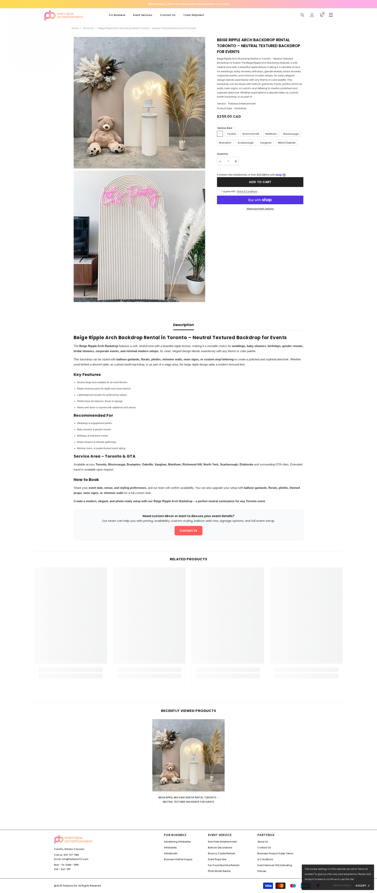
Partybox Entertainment (242, 103)
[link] (70, 670)
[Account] (312, 15)
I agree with (229, 191)
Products (88, 28)
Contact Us (188, 530)
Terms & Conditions (247, 191)
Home (75, 28)
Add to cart (260, 182)
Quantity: (223, 154)
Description (183, 324)
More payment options (260, 208)
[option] (188, 766)
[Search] (302, 15)
